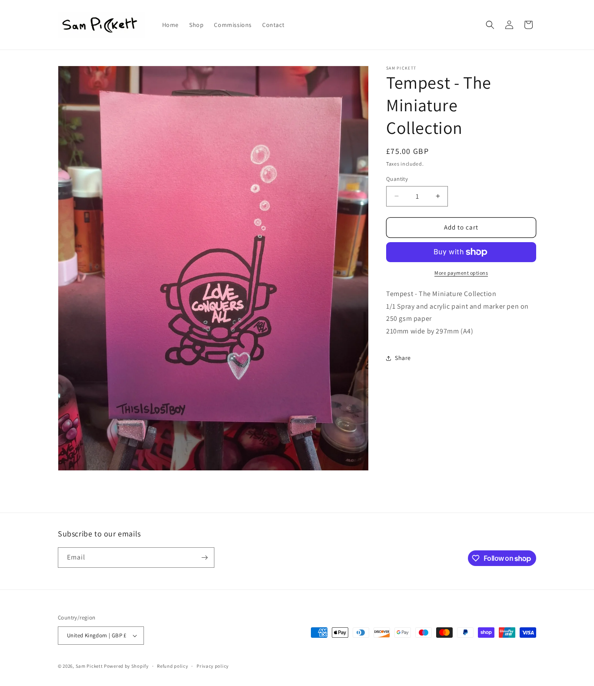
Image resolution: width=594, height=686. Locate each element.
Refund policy (172, 666)
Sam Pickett (89, 666)
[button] (490, 24)
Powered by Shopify (126, 666)
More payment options (461, 273)
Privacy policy (213, 666)
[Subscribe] (204, 557)
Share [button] (403, 358)
